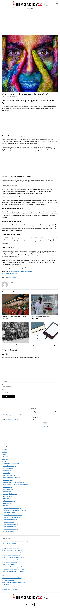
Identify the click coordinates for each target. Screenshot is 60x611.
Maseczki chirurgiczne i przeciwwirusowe (15, 510)
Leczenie (4, 452)
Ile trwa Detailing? (7, 546)
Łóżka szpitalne (7, 491)
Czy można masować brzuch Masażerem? (13, 571)
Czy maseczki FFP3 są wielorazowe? (12, 589)
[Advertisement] (30, 23)
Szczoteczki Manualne (9, 531)
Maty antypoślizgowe (10, 526)
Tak (34, 415)
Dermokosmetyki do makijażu (11, 463)
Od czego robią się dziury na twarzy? (12, 550)
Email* (3, 384)
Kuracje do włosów (8, 470)
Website (3, 389)
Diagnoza (4, 449)
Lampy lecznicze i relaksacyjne (11, 477)
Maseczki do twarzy (9, 512)
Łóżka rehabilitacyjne (9, 489)
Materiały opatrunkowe (10, 519)
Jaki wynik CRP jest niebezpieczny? (13, 345)
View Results (44, 427)
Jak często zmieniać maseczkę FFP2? (12, 555)
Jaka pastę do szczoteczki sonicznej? (12, 578)
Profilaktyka (5, 456)
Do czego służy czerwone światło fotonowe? (14, 569)
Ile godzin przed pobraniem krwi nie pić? (44, 345)
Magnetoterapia (7, 496)
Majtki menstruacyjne (9, 501)
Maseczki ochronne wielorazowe (13, 515)
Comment (4, 360)
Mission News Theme (25, 608)
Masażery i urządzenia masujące (12, 508)
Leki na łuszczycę (7, 487)
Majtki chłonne (7, 498)
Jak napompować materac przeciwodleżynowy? (15, 541)
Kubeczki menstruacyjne (9, 466)
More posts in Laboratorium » (52, 291)
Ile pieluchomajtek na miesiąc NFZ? (12, 567)
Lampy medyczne (7, 480)
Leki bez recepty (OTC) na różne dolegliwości (15, 484)
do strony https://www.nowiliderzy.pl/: (22, 271)
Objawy (4, 454)
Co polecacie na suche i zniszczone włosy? (13, 587)
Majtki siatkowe (7, 503)
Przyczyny (5, 459)
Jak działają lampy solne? (9, 580)
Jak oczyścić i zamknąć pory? (10, 560)
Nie (34, 419)
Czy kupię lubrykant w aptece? (10, 548)
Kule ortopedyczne (8, 468)
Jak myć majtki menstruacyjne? (10, 562)
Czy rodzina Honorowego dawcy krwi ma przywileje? (14, 317)
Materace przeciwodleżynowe (12, 517)
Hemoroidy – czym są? (12, 419)
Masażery (5, 505)
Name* (3, 378)
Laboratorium (6, 473)
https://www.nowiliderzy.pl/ (10, 273)
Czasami (35, 417)
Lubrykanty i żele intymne (10, 494)
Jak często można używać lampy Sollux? (13, 553)
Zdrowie (4, 461)
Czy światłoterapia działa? (9, 543)
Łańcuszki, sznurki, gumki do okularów (13, 482)
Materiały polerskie (9, 522)
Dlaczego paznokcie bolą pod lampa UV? (13, 557)
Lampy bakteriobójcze (9, 475)
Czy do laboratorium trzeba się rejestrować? (40, 317)
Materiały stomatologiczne (11, 524)
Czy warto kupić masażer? (9, 564)
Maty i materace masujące (11, 529)
